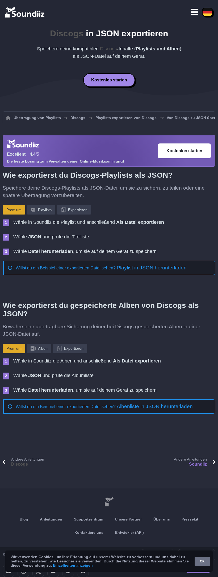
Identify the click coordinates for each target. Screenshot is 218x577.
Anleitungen (51, 519)
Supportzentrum (88, 519)
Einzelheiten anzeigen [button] (73, 565)
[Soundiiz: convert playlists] (109, 501)
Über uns (161, 519)
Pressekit (190, 519)
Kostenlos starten (109, 80)
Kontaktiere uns (88, 532)
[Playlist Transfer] (25, 12)
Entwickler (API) (129, 532)
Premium (14, 210)
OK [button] (202, 561)
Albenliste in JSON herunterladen (155, 406)
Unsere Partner (128, 519)
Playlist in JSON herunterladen (152, 267)
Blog (24, 519)
